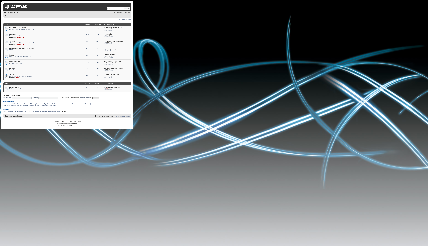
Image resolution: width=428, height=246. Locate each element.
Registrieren (16, 95)
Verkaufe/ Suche (15, 62)
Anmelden (6, 95)
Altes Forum (13, 75)
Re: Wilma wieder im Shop (111, 74)
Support (12, 55)
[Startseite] (16, 7)
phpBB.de (75, 123)
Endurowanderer (110, 63)
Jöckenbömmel (110, 49)
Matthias (108, 29)
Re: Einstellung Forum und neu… (113, 27)
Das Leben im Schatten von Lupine (21, 48)
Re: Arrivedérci (108, 34)
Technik (12, 41)
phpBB (61, 121)
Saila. (107, 69)
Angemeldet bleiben (85, 97)
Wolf (22, 37)
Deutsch (6, 24)
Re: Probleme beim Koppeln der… (113, 41)
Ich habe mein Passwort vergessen (69, 97)
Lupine (6, 83)
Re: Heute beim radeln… (111, 48)
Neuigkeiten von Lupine (17, 28)
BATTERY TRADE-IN (109, 55)
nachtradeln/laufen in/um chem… (113, 68)
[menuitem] (16, 12)
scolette (108, 56)
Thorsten (64, 111)
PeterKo (108, 42)
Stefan (19, 37)
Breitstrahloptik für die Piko (112, 87)
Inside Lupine (14, 87)
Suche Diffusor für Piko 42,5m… (113, 61)
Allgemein (12, 34)
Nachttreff (12, 68)
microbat (108, 35)
